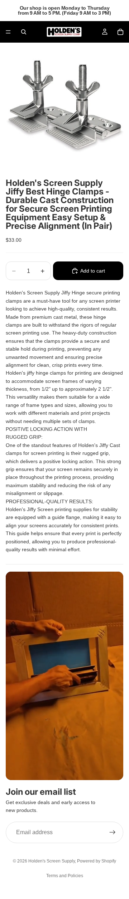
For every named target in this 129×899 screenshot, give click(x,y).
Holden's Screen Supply (51, 861)
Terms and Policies (64, 875)
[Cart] (120, 32)
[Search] (24, 32)
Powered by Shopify (96, 861)
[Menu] (8, 32)
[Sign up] (112, 832)
